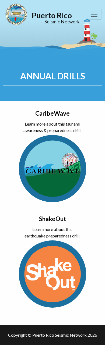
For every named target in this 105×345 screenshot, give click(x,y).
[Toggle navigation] (94, 14)
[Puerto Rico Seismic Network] (16, 14)
